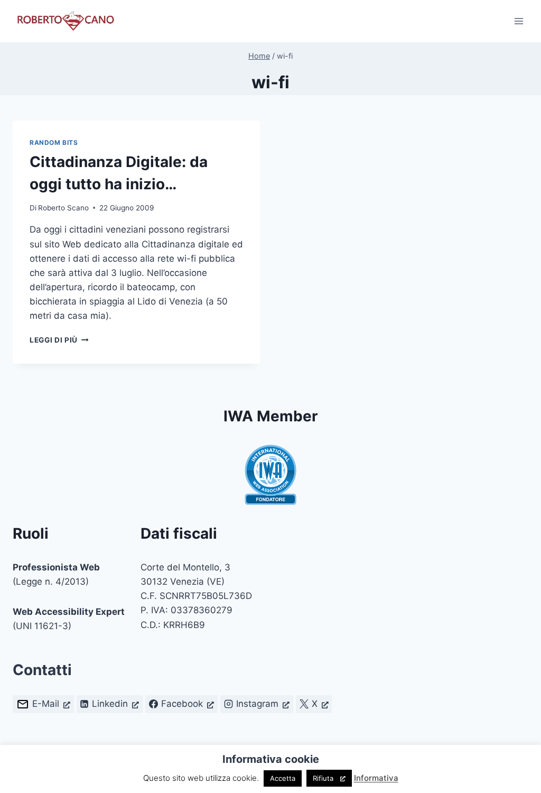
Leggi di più (59, 340)
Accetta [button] (282, 778)
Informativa (376, 778)
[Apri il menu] (518, 21)
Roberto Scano (63, 208)
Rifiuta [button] (323, 778)
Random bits (54, 142)
